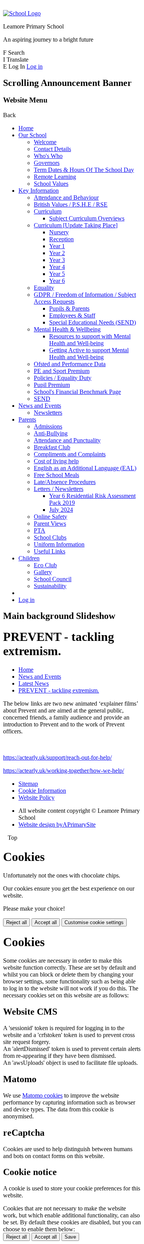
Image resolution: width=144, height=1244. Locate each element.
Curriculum (47, 211)
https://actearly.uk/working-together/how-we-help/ (63, 770)
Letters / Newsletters (58, 489)
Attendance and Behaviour (66, 197)
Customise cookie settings (94, 922)
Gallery (43, 572)
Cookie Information (42, 790)
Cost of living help (56, 461)
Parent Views (50, 523)
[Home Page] (22, 13)
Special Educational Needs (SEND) (92, 322)
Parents (27, 419)
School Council (52, 579)
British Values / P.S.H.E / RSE (71, 204)
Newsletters (48, 412)
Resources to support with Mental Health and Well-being (90, 339)
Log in (34, 66)
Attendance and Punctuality (67, 440)
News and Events (39, 405)
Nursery (59, 232)
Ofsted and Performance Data (70, 364)
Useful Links (49, 551)
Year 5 (57, 274)
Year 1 (57, 246)
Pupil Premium (52, 385)
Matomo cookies (42, 1095)
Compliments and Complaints (70, 454)
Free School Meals (56, 475)
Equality (44, 287)
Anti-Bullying (51, 433)
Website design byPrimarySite (57, 824)
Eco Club (45, 565)
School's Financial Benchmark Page (77, 391)
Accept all (46, 922)
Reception (61, 239)
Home (25, 128)
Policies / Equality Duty (62, 378)
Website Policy (36, 797)
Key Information (38, 190)
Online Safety (50, 516)
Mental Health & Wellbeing (67, 329)
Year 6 (57, 280)
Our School (32, 135)
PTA (39, 530)
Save (70, 1237)
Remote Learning (55, 176)
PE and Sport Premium (61, 371)
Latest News (33, 683)
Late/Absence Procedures (65, 482)
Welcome (45, 142)
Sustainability (50, 586)
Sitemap (28, 783)
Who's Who (48, 156)
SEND (42, 398)
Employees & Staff (72, 315)
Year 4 (57, 267)
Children (29, 558)
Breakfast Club (52, 447)
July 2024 (61, 509)
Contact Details (52, 149)
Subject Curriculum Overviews (86, 218)
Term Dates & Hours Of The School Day (84, 169)
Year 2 (57, 253)
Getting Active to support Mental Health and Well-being (89, 353)
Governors (47, 163)
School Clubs (50, 537)
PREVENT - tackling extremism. (58, 690)
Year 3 (57, 260)
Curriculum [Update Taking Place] (76, 225)
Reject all (16, 922)
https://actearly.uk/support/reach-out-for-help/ (57, 757)
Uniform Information (59, 544)
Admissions (48, 426)
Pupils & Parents (69, 308)
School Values (51, 183)
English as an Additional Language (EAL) (85, 468)
